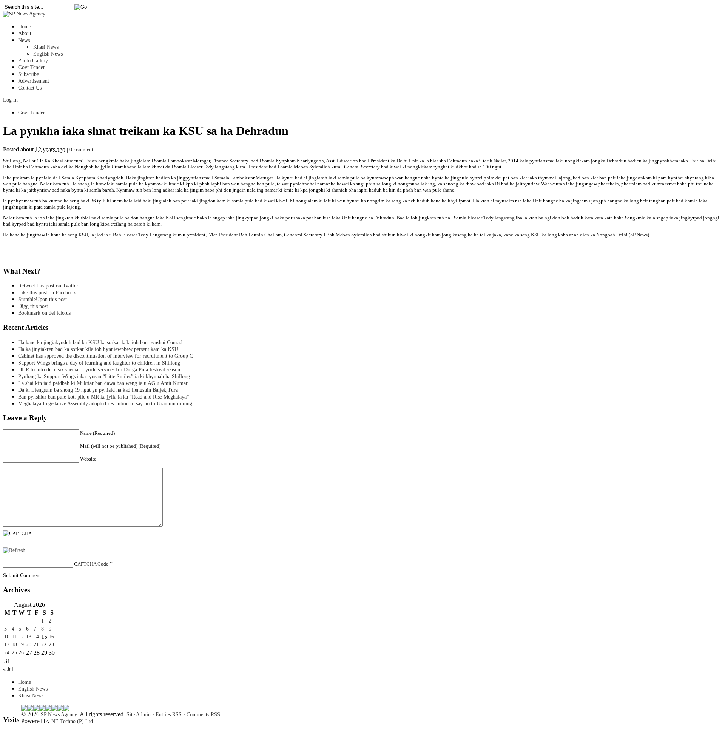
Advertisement (33, 81)
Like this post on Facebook (47, 292)
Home (24, 26)
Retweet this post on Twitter (48, 286)
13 (28, 637)
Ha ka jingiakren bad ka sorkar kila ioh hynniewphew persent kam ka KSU (98, 349)
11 (14, 637)
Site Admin (138, 714)
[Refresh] (14, 550)
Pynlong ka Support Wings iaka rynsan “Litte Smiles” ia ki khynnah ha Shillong (104, 376)
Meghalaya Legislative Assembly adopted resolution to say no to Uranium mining (105, 403)
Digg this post (33, 306)
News (24, 40)
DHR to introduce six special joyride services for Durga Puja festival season (99, 369)
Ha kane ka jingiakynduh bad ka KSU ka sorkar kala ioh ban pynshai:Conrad (100, 342)
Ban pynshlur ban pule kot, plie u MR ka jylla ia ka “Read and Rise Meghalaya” (103, 397)
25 (14, 652)
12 (21, 637)
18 (14, 645)
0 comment (81, 150)
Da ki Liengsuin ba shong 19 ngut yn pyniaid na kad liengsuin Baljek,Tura (98, 390)
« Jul (8, 669)
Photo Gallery (33, 60)
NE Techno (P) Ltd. (72, 721)
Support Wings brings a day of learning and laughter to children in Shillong (99, 363)
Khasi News (46, 47)
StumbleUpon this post (42, 299)
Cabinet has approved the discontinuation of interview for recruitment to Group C (105, 356)
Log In (10, 100)
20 (28, 645)
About (24, 33)
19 (21, 645)
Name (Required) (97, 433)
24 (6, 652)
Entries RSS (169, 714)
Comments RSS (203, 714)
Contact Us (30, 88)
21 (36, 645)
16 (51, 637)
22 (43, 645)
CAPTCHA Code (91, 564)
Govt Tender (31, 67)
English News (48, 54)
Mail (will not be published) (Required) (120, 446)
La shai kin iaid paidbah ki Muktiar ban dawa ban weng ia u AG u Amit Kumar (103, 383)
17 (6, 645)
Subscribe (28, 74)
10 (6, 637)
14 (36, 637)
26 (21, 652)
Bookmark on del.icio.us (44, 313)
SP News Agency (59, 714)
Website (88, 459)
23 (51, 645)
